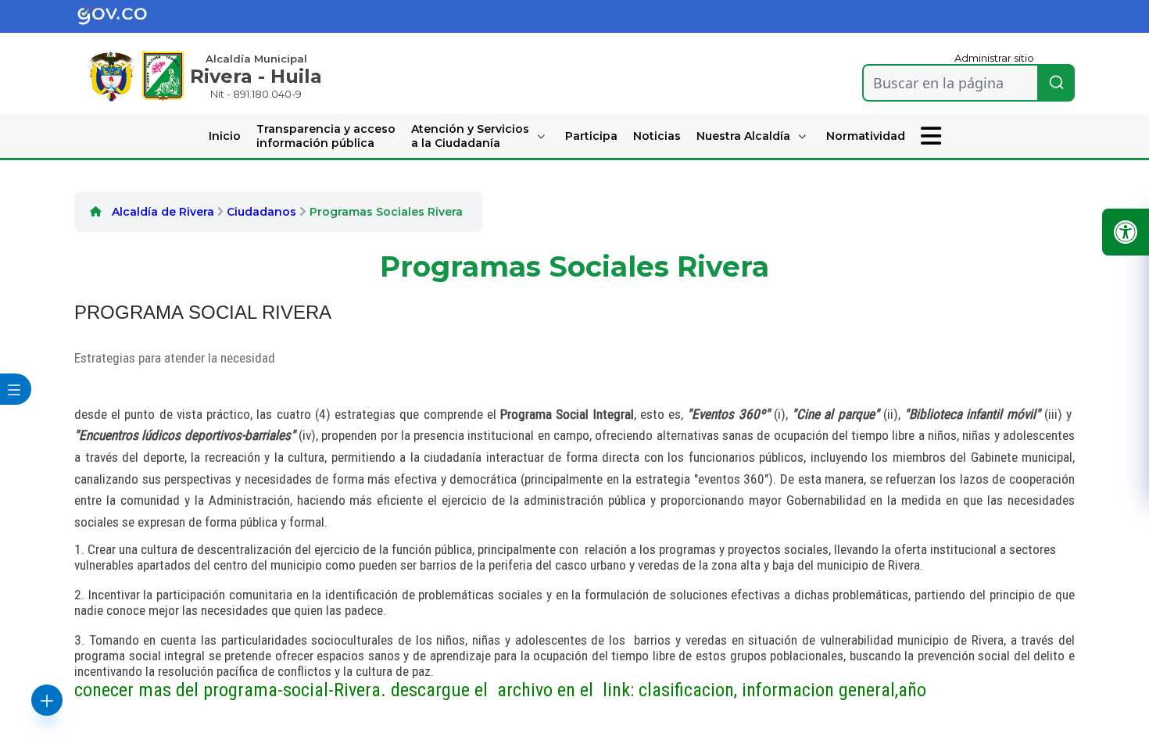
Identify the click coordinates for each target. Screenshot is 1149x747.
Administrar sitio (994, 58)
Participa (591, 136)
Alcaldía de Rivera (163, 212)
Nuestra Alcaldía (743, 136)
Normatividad (865, 136)
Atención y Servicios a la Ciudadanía (470, 136)
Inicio (225, 136)
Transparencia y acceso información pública (326, 136)
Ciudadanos (261, 212)
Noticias (657, 136)
